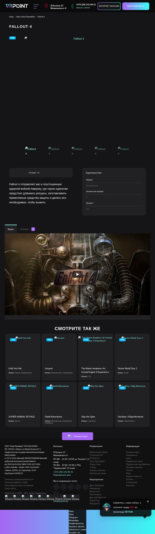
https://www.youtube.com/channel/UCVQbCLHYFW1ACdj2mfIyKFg (78, 487)
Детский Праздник (98, 497)
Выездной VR (96, 503)
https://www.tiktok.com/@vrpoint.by (56, 494)
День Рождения (97, 485)
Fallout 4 (41, 17)
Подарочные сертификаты (138, 464)
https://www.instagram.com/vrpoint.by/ (64, 487)
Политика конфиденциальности (19, 479)
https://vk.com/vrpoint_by (71, 487)
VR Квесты (95, 458)
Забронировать (136, 6)
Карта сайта (10, 488)
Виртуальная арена (98, 452)
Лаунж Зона (95, 464)
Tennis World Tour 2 (127, 368)
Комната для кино (98, 473)
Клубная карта (132, 452)
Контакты (130, 485)
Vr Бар (93, 467)
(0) (38, 173)
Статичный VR (96, 455)
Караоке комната (97, 470)
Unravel (49, 368)
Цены (128, 458)
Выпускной (95, 491)
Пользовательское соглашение (19, 485)
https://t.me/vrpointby (85, 487)
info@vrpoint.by (60, 501)
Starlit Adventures (53, 416)
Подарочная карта (134, 461)
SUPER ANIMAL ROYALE (21, 416)
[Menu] (36, 6)
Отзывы (129, 479)
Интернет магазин (109, 6)
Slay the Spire (88, 416)
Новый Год (94, 500)
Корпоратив (95, 488)
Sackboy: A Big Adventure (130, 416)
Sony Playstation (97, 461)
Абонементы (131, 455)
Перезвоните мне (62, 475)
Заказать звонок (83, 8)
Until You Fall (14, 368)
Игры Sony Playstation (25, 17)
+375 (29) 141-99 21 (86, 4)
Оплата (129, 470)
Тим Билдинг (95, 494)
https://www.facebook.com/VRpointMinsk (56, 487)
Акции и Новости (133, 476)
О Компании (131, 482)
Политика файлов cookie (16, 482)
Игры (11, 17)
